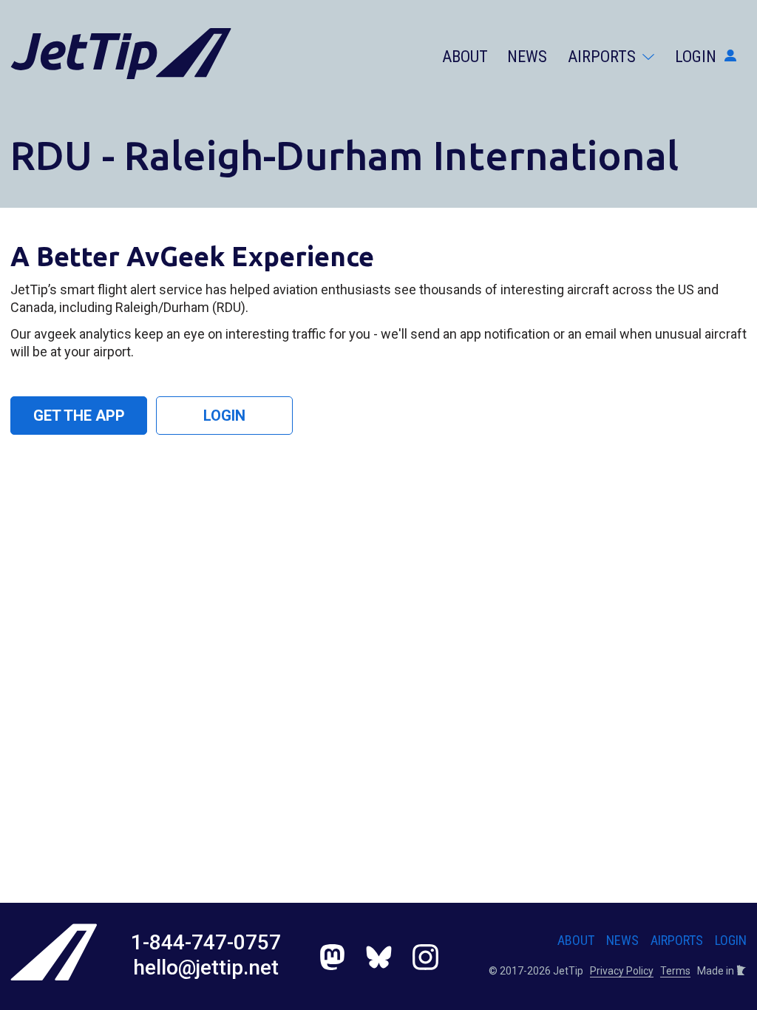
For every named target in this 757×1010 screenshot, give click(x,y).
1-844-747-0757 (206, 942)
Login (697, 56)
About (465, 56)
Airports (603, 56)
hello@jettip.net (206, 967)
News (527, 56)
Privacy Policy (622, 971)
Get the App (79, 415)
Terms (675, 971)
